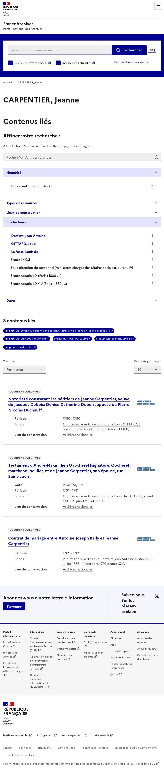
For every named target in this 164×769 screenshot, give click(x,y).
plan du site (44, 748)
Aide (113, 645)
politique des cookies (21, 755)
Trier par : (10, 361)
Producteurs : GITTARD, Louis (71, 339)
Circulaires (116, 638)
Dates (10, 300)
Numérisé (13, 172)
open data (25, 748)
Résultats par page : (147, 361)
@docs (114, 674)
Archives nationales (78, 434)
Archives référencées (30, 63)
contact (7, 748)
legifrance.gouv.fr (15, 735)
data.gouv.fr (101, 735)
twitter (157, 596)
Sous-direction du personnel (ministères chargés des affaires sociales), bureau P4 (72, 267)
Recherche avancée (129, 62)
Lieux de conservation (23, 212)
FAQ (151, 50)
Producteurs (16, 222)
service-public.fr (73, 735)
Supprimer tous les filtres (19, 347)
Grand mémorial (66, 649)
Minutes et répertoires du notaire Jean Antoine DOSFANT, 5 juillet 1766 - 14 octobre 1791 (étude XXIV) (108, 561)
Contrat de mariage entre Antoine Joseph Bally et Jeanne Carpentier (63, 541)
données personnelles (95, 748)
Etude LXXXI (20, 259)
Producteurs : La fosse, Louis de (114, 339)
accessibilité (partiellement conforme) (136, 748)
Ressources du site (76, 63)
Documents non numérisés (31, 186)
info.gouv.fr (45, 735)
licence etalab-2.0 (145, 764)
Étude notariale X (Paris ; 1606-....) (36, 275)
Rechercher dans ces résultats (157, 157)
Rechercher (132, 50)
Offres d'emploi (119, 651)
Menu (158, 6)
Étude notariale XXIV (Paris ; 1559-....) (39, 283)
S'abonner (14, 606)
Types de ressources (21, 203)
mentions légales (66, 748)
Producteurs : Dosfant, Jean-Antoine (25, 339)
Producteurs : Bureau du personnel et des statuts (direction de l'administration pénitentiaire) (58, 331)
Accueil (7, 82)
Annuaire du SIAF (147, 649)
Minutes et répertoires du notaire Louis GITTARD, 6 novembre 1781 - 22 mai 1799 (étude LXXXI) (102, 426)
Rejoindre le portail (121, 657)
